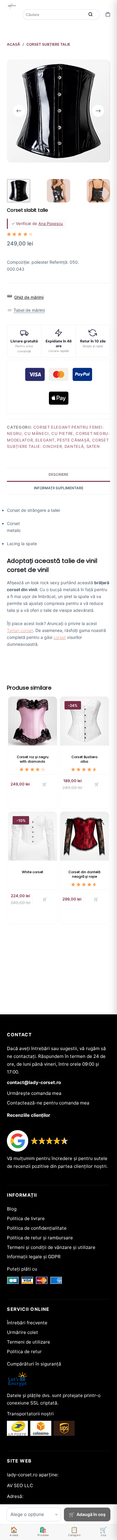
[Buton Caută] (91, 14)
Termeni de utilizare (28, 1342)
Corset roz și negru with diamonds (33, 759)
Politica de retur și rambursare (40, 1238)
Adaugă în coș (91, 1514)
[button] (26, 310)
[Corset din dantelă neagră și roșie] (84, 836)
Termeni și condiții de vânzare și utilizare (51, 1247)
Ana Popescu (50, 223)
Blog (11, 1209)
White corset (32, 872)
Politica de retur (24, 1351)
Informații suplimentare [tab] (58, 488)
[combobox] (54, 14)
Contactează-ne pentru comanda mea (48, 1103)
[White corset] (32, 836)
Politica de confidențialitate (37, 1228)
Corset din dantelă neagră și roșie (84, 874)
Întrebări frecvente (27, 1323)
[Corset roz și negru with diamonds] (32, 721)
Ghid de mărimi (29, 297)
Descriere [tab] (58, 474)
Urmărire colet (22, 1332)
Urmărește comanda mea (34, 1093)
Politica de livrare (26, 1218)
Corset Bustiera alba (84, 759)
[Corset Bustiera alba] (84, 721)
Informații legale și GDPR (34, 1256)
